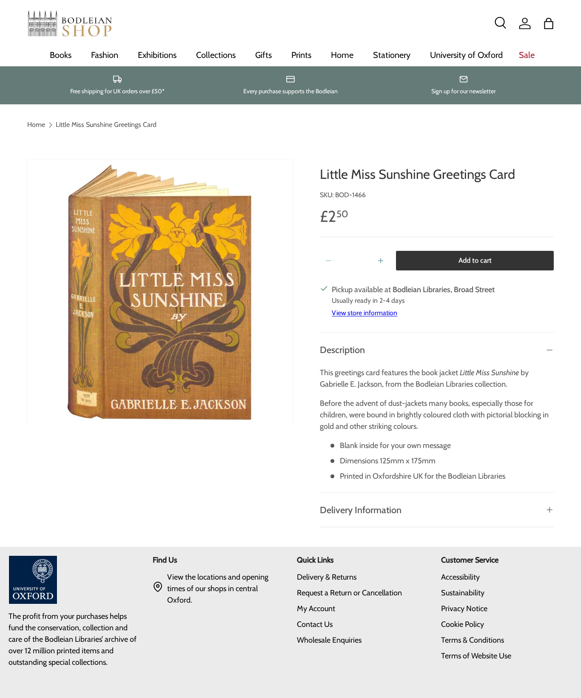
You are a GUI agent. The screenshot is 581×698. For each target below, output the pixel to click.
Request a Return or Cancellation (349, 592)
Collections (216, 55)
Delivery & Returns (326, 577)
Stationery (391, 55)
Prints (301, 55)
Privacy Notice (464, 608)
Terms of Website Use (476, 656)
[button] (548, 23)
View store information (364, 313)
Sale (527, 55)
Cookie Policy (462, 624)
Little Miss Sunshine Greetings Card (106, 124)
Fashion (104, 55)
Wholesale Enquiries (329, 640)
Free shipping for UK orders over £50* (117, 91)
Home (342, 55)
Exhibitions (157, 55)
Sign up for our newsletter (463, 91)
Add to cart (475, 260)
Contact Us (315, 624)
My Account (316, 608)
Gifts (263, 55)
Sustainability (462, 592)
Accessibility (460, 577)
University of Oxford (466, 55)
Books (60, 55)
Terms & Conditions (472, 640)
